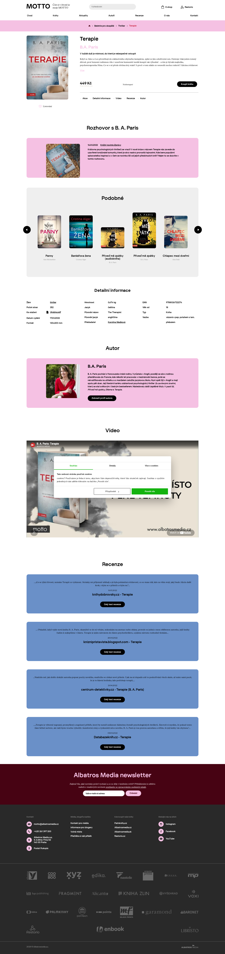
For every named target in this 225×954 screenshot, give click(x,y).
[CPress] (170, 875)
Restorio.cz (119, 836)
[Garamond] (157, 912)
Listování (47, 106)
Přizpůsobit (110, 491)
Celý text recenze (112, 604)
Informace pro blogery (81, 827)
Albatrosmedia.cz (123, 827)
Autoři (111, 15)
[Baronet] (189, 912)
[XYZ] (74, 875)
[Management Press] (193, 875)
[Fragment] (70, 893)
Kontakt (194, 15)
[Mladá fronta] (126, 912)
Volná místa (76, 832)
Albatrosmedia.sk (123, 832)
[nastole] (124, 875)
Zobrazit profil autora (102, 398)
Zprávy (117, 145)
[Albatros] (32, 875)
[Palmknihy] (57, 912)
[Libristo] (189, 929)
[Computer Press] (148, 875)
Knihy (55, 15)
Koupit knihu (187, 84)
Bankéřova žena (81, 255)
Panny (49, 255)
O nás (167, 15)
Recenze (139, 15)
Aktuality (83, 15)
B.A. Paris (89, 47)
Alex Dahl (175, 259)
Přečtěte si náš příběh (81, 836)
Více (82, 70)
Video (118, 98)
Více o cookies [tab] (151, 466)
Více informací (99, 163)
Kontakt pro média (80, 823)
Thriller (121, 26)
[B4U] (37, 893)
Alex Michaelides (49, 259)
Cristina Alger (81, 259)
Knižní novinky (107, 145)
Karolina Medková (116, 322)
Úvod (29, 15)
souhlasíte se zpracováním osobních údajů (126, 787)
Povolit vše (150, 491)
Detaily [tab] (112, 466)
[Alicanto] (100, 893)
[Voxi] (193, 893)
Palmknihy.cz (120, 823)
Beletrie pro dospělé (104, 26)
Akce (85, 98)
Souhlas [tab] (73, 466)
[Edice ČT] (32, 912)
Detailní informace (101, 98)
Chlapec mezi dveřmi (176, 255)
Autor (143, 98)
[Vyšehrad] (168, 893)
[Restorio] (33, 929)
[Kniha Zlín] (134, 893)
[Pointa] (103, 912)
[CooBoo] (52, 875)
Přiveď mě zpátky (144, 255)
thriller (53, 302)
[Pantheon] (82, 912)
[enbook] (110, 929)
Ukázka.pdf (55, 312)
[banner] (38, 6)
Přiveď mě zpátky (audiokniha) (112, 257)
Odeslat (133, 793)
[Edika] (98, 875)
